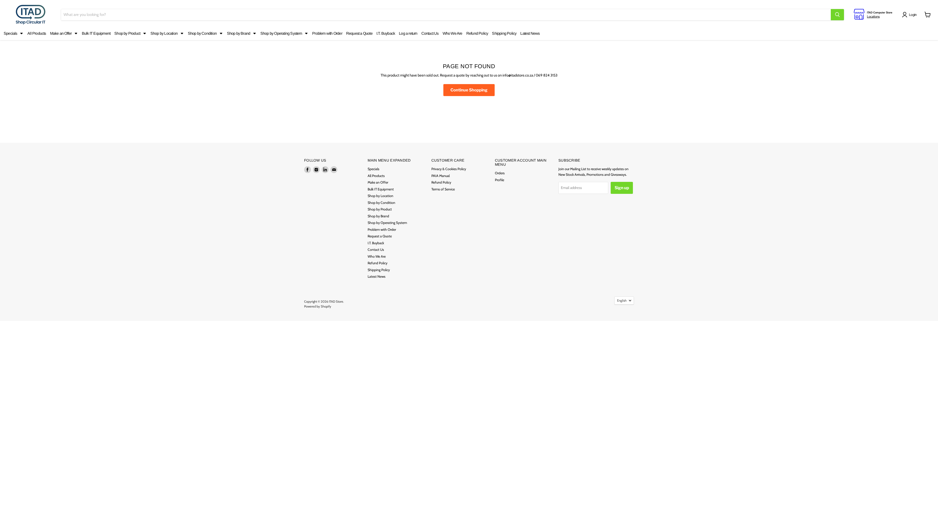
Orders (500, 173)
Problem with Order (382, 229)
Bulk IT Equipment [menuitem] (96, 33)
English (622, 300)
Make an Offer (378, 182)
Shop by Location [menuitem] (164, 33)
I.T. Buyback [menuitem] (385, 33)
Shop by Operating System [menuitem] (281, 33)
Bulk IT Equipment (381, 189)
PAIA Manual (440, 176)
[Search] (837, 14)
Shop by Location (380, 196)
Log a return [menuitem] (408, 33)
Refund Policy (377, 263)
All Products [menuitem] (36, 33)
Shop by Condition (381, 202)
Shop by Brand (378, 216)
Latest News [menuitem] (530, 33)
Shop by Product (380, 209)
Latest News (376, 276)
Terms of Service (443, 189)
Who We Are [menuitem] (452, 33)
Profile (499, 180)
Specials (373, 169)
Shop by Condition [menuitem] (202, 33)
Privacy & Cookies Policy (448, 169)
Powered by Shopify (317, 306)
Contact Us (376, 249)
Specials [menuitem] (10, 33)
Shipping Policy (379, 270)
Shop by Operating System (387, 222)
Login (913, 15)
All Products (376, 176)
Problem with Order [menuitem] (327, 33)
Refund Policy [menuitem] (477, 33)
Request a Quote (380, 236)
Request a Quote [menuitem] (359, 33)
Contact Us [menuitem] (430, 33)
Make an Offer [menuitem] (61, 33)
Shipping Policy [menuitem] (504, 33)
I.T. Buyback (376, 243)
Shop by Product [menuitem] (127, 33)
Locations (873, 16)
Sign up (622, 187)
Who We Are (377, 256)
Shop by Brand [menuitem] (238, 33)
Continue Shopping (469, 90)
